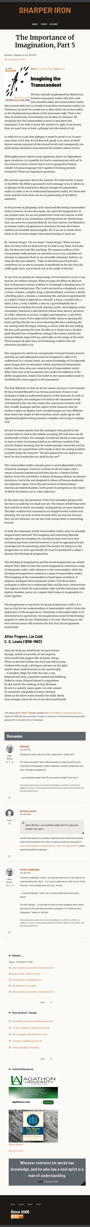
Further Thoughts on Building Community (31, 1027)
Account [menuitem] (54, 24)
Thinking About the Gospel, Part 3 (27, 979)
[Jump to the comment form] (9, 797)
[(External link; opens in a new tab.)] (33, 1089)
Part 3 (51, 68)
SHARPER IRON (45, 10)
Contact (21, 1204)
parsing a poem (28, 811)
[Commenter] (6, 762)
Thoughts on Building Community (27, 1040)
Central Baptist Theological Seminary (64, 712)
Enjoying (24, 746)
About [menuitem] (35, 24)
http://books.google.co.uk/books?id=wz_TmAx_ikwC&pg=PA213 (48, 845)
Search (30, 1204)
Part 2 (44, 68)
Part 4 (61, 68)
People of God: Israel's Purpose (26, 973)
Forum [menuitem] (44, 24)
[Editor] (9, 762)
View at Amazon (16, 1144)
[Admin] (12, 762)
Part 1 (38, 68)
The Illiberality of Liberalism (24, 985)
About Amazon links (16, 1151)
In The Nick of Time (16, 59)
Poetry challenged (29, 869)
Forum (38, 1204)
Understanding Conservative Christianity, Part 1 (33, 967)
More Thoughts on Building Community (29, 1034)
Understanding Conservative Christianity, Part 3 (33, 991)
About (13, 1204)
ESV (41, 1181)
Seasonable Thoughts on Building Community (32, 1021)
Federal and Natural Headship (25, 1047)
